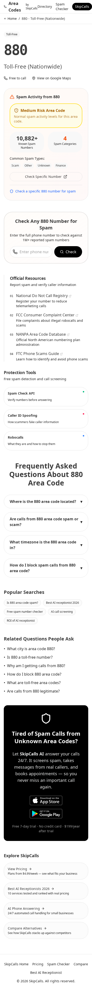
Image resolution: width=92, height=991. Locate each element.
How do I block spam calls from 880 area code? (46, 568)
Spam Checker (62, 6)
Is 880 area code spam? (22, 603)
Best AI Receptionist (46, 972)
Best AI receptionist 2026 (62, 603)
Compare (81, 964)
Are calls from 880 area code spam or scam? (46, 521)
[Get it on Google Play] (46, 813)
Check (71, 251)
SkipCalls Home (16, 964)
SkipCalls (82, 6)
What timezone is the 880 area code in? (46, 544)
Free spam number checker (25, 612)
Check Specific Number (43, 176)
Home (12, 18)
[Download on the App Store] (46, 800)
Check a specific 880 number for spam (45, 191)
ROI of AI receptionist (21, 621)
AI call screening (62, 612)
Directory (45, 6)
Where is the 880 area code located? (46, 501)
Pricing (37, 964)
